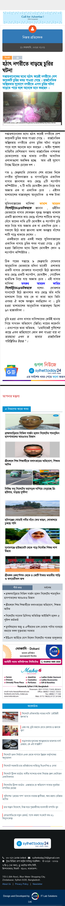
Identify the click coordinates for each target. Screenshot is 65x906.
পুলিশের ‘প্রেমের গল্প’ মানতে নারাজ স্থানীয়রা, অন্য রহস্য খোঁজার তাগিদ (32, 797)
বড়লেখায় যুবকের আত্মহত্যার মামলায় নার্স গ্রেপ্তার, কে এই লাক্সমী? (41, 742)
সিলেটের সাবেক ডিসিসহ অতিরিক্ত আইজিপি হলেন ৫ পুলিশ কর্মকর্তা (32, 618)
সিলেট (7, 57)
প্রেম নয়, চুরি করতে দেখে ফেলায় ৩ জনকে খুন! (40, 728)
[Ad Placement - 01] (32, 17)
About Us (7, 884)
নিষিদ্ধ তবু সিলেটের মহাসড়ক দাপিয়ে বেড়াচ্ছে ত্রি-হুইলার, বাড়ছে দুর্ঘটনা (30, 490)
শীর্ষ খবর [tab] (17, 587)
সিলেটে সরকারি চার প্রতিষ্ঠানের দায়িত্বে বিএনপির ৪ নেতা (30, 765)
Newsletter (37, 884)
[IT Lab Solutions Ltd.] (32, 654)
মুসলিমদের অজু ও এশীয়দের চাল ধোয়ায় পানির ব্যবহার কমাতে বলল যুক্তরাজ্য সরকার (33, 629)
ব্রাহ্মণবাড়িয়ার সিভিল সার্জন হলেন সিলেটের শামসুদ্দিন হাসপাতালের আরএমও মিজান (32, 435)
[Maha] (32, 682)
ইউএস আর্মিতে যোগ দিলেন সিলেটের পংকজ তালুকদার (33, 638)
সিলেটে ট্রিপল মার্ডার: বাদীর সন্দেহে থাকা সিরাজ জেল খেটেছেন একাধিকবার (32, 775)
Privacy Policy (22, 884)
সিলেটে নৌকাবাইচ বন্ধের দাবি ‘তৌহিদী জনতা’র (40, 715)
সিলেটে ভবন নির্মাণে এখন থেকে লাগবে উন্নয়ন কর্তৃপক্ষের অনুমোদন (29, 756)
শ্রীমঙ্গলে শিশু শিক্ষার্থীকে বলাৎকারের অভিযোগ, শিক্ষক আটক (32, 462)
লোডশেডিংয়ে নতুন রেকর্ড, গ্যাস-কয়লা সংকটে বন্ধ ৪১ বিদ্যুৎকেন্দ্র (27, 817)
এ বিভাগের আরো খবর (16, 409)
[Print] (18, 57)
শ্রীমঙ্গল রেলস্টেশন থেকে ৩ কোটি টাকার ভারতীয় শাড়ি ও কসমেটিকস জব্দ (32, 577)
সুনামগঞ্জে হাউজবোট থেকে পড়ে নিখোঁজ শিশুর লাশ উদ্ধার (31, 549)
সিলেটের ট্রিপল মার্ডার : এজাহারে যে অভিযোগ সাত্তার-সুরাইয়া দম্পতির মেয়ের (31, 786)
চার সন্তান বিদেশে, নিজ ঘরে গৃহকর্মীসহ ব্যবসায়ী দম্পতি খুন (31, 807)
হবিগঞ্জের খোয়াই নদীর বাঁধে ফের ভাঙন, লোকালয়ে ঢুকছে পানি (31, 521)
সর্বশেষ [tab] (47, 587)
